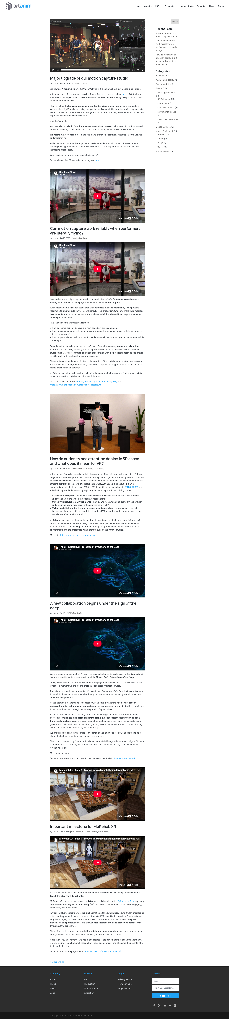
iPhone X (161, 134)
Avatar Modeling (163, 84)
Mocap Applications (165, 92)
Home (138, 6)
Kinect (160, 139)
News (211, 6)
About (147, 6)
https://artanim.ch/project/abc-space (78, 535)
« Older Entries (57, 962)
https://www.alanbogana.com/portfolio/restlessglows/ (75, 385)
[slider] (95, 69)
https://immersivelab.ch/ (124, 758)
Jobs (52, 993)
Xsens (85, 238)
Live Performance (165, 107)
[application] (97, 45)
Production (170, 6)
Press (53, 984)
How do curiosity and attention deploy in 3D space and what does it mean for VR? (94, 461)
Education (201, 6)
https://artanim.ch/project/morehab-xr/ (102, 951)
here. (97, 160)
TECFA (135, 487)
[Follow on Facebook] (154, 1005)
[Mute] (138, 70)
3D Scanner (161, 75)
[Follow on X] (159, 1005)
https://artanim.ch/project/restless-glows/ (97, 381)
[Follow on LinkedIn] (164, 1005)
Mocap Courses (163, 127)
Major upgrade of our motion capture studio (89, 78)
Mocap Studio (187, 6)
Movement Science (89, 832)
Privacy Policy (125, 979)
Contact (221, 6)
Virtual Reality (98, 468)
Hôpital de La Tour (125, 901)
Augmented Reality (165, 80)
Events (159, 88)
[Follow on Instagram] (175, 1005)
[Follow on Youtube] (170, 1005)
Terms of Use (125, 984)
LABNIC (127, 487)
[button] (97, 45)
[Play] (53, 70)
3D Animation (77, 83)
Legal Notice (124, 988)
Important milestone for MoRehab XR (83, 826)
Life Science (87, 468)
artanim (55, 83)
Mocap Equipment (164, 131)
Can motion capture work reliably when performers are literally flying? (95, 231)
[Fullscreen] (142, 70)
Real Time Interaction (167, 119)
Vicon (85, 83)
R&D (157, 6)
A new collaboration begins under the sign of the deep (93, 605)
